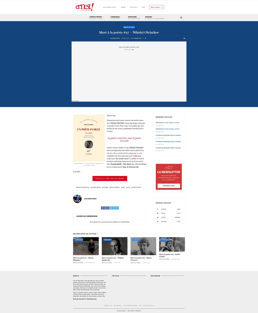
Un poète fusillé (136, 187)
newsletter (133, 7)
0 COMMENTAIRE (136, 38)
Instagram (170, 221)
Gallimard (105, 187)
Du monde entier (95, 187)
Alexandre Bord (115, 38)
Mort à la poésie (129, 27)
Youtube (170, 217)
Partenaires (118, 305)
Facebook (170, 209)
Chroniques (115, 17)
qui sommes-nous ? (110, 7)
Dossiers (154, 17)
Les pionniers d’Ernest (130, 305)
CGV (140, 305)
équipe (123, 7)
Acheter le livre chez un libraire (110, 178)
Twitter (170, 213)
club (143, 7)
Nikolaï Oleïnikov (115, 187)
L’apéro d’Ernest (95, 17)
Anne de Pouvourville (82, 187)
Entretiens (134, 17)
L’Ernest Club (108, 305)
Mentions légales (148, 305)
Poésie (123, 187)
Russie (128, 187)
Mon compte (155, 7)
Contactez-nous (91, 299)
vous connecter (103, 222)
